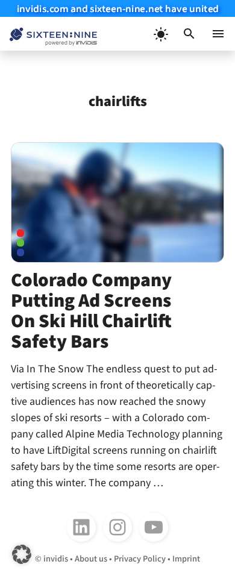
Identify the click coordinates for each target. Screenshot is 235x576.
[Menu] (218, 34)
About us (91, 559)
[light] (160, 34)
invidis (55, 559)
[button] (189, 34)
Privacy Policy (140, 559)
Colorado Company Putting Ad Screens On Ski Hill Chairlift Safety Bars (91, 311)
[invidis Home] (48, 34)
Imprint (186, 559)
